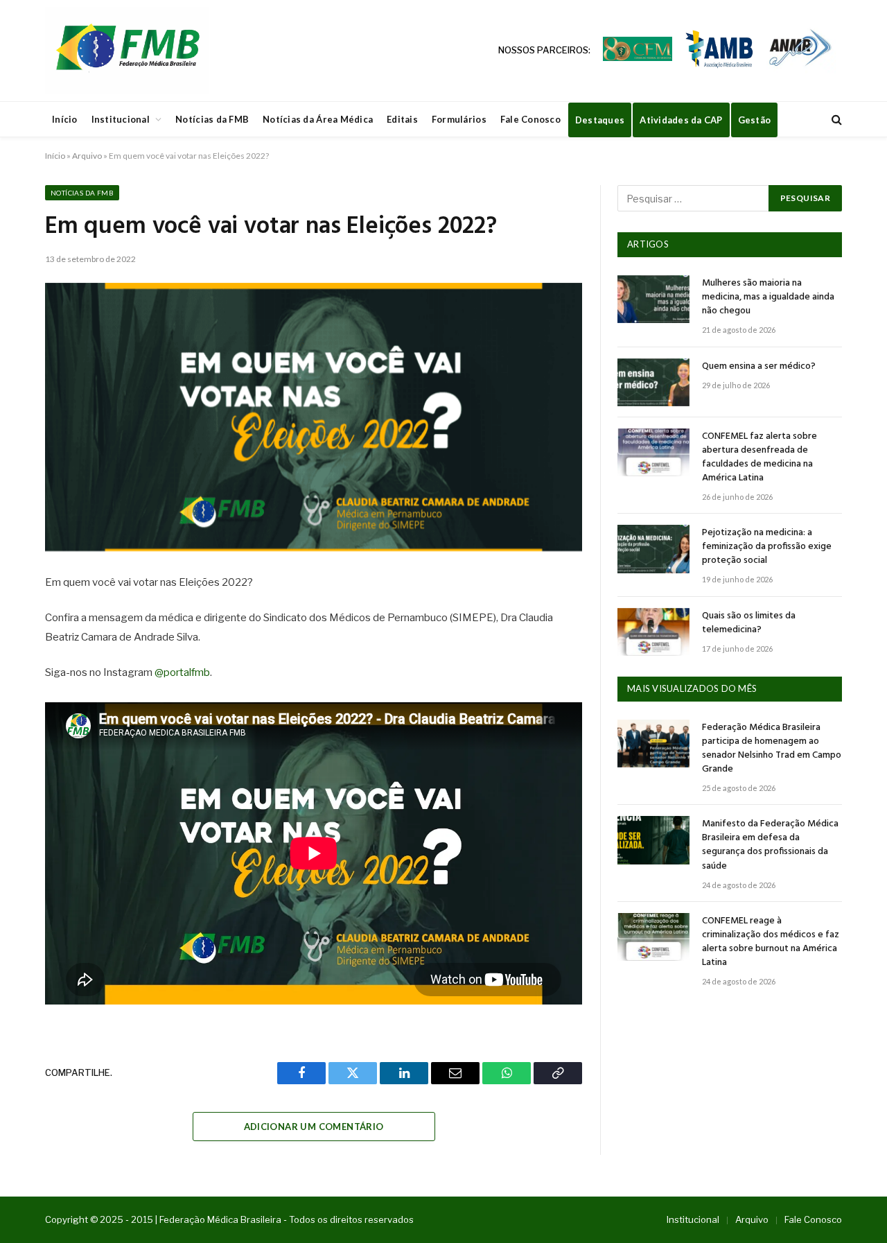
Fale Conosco (530, 119)
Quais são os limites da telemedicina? (749, 623)
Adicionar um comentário (314, 1126)
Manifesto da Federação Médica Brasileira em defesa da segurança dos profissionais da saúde (770, 845)
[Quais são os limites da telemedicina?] (653, 632)
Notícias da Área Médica (318, 119)
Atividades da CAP (681, 119)
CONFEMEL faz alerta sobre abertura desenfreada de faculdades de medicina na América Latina (759, 457)
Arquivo (87, 155)
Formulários (459, 119)
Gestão (754, 119)
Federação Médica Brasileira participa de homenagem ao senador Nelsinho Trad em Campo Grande (771, 748)
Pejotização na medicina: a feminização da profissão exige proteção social (767, 547)
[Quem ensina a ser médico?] (653, 382)
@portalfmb (182, 672)
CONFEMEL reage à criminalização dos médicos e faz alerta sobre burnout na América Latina (770, 942)
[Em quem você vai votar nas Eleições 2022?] (313, 417)
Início (65, 119)
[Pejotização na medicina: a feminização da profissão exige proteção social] (653, 549)
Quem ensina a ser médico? (759, 367)
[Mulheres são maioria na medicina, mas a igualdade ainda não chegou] (653, 299)
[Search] (835, 119)
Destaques (599, 119)
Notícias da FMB (212, 119)
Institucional (120, 119)
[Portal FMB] (127, 50)
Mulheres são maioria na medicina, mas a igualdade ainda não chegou (768, 297)
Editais (402, 119)
